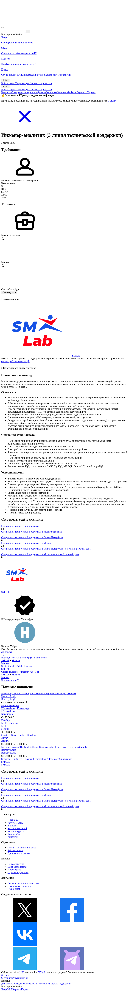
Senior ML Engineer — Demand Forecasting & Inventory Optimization (36, 759)
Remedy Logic (8, 696)
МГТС (4, 723)
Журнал (91, 92)
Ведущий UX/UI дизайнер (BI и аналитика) (24, 657)
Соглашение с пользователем (23, 883)
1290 (21, 972)
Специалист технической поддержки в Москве (26, 543)
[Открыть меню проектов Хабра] (2, 27)
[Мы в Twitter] (24, 921)
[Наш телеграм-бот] (72, 969)
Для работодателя (17, 866)
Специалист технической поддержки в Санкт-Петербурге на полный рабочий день (46, 548)
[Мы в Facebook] (72, 921)
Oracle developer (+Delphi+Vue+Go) (20, 671)
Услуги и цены (15, 822)
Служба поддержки (18, 872)
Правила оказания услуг (21, 886)
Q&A (9, 989)
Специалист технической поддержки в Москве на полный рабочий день (40, 554)
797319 (41, 972)
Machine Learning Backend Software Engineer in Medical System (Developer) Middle (44, 747)
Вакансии (6, 92)
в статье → (114, 100)
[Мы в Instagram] (72, 945)
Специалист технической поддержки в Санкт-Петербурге (32, 537)
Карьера (16, 989)
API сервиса (14, 869)
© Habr (5, 975)
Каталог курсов (16, 831)
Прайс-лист (14, 888)
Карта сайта (14, 834)
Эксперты (51, 92)
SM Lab (76, 355)
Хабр (4, 989)
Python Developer (10, 705)
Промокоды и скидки (19, 853)
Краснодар (23, 708)
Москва (16, 660)
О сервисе (13, 820)
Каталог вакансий (17, 828)
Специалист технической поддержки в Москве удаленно (31, 531)
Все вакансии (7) (21, 361)
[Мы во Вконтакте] (24, 945)
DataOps (5, 720)
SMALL (5, 761)
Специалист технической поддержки (21, 526)
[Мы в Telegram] (24, 969)
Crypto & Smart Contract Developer (19, 735)
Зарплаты (82, 92)
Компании (62, 92)
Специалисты (19, 92)
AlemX (5, 738)
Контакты (13, 837)
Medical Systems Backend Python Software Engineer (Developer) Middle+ (38, 693)
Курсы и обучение (36, 92)
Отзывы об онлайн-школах (22, 847)
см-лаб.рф (6, 361)
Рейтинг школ (15, 850)
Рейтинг (72, 92)
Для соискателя (16, 864)
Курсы (24, 989)
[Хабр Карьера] (13, 31)
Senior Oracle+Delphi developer (17, 666)
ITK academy (8, 708)
